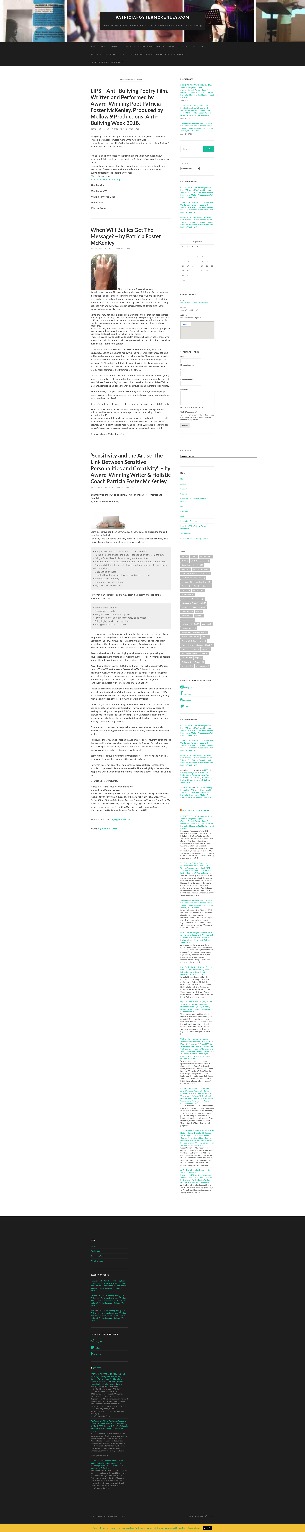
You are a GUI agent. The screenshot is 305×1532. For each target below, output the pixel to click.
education (187, 582)
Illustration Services (113, 54)
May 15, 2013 (96, 487)
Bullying (186, 569)
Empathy (186, 586)
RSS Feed (97, 1368)
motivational (187, 620)
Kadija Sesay (187, 611)
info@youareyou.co (121, 819)
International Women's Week (193, 607)
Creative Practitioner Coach (193, 578)
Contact (115, 46)
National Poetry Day (190, 624)
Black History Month (200, 561)
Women (199, 662)
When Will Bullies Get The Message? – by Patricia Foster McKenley (126, 236)
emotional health (203, 582)
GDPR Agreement (188, 412)
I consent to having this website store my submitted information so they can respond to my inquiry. (197, 417)
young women (202, 666)
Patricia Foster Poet (190, 637)
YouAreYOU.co (186, 787)
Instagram (188, 687)
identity (186, 590)
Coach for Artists (200, 569)
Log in (93, 1246)
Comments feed (97, 1256)
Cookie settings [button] (194, 1528)
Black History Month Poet (192, 565)
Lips (199, 611)
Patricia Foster (189, 628)
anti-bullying (206, 557)
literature (187, 616)
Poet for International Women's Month (197, 645)
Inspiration (198, 590)
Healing (207, 586)
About (103, 46)
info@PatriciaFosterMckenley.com (194, 303)
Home (93, 46)
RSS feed (187, 700)
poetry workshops (189, 653)
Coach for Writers (189, 573)
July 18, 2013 (96, 249)
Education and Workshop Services (107, 62)
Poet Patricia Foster (190, 649)
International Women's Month (194, 603)
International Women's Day (193, 599)
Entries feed (95, 1251)
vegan (198, 658)
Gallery (94, 54)
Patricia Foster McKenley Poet (194, 632)
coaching (205, 573)
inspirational (187, 594)
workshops (187, 666)
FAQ (186, 46)
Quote (204, 653)
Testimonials (180, 54)
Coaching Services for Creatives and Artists (158, 46)
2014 (194, 557)
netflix (183, 217)
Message (184, 389)
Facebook (187, 694)
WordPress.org (97, 1261)
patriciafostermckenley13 (125, 129)
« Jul (183, 280)
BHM (185, 561)
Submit (185, 425)
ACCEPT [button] (207, 1528)
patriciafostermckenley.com (152, 17)
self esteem (187, 658)
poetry (206, 649)
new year (206, 624)
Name (183, 357)
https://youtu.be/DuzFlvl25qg (105, 179)
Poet (205, 637)
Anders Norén (201, 1516)
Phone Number (186, 379)
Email (183, 369)
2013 (185, 557)
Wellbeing (186, 662)
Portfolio (198, 46)
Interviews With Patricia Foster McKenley (148, 54)
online (183, 187)
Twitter (187, 707)
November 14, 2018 (100, 129)
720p (182, 202)
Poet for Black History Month (194, 641)
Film (196, 586)
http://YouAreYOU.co (107, 828)
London (199, 616)
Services (128, 46)
